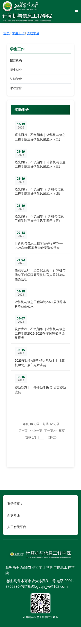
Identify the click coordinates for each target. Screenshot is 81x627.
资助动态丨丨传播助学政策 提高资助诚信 (40, 389)
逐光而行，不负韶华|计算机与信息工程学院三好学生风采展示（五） (39, 218)
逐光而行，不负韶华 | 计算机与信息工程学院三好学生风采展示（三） (40, 164)
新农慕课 (13, 515)
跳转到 (53, 437)
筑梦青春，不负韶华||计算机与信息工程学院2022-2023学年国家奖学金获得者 (40, 333)
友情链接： (15, 503)
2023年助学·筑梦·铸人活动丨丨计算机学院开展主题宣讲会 (40, 362)
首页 (6, 33)
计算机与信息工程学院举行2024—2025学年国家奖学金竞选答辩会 (39, 245)
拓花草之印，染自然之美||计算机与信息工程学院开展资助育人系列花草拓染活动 (40, 274)
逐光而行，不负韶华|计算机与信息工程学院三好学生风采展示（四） (39, 191)
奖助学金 (33, 33)
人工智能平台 (16, 527)
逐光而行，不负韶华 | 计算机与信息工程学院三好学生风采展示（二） (40, 137)
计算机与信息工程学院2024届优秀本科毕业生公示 (40, 304)
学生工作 (18, 33)
